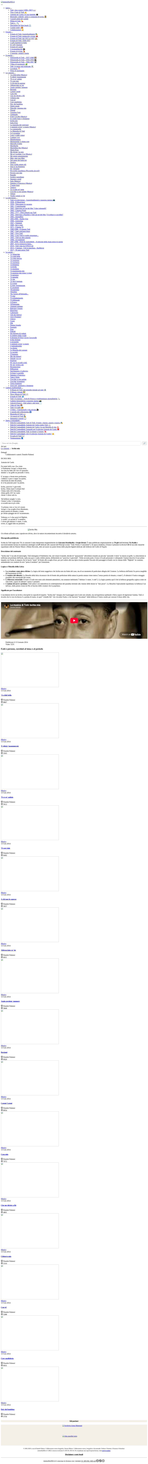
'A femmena (14, 265)
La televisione (11, 198)
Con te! (13, 100)
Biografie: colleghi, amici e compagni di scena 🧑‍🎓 (28, 17)
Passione (13, 361)
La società (14, 352)
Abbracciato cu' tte (17, 85)
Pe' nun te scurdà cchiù (18, 363)
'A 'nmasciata (15, 254)
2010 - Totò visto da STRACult (21, 246)
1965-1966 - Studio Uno (19, 219)
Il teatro (8, 32)
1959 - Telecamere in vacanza (21, 204)
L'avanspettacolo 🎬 (17, 49)
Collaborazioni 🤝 (17, 30)
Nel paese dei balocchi (18, 160)
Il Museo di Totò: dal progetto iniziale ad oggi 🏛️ (28, 390)
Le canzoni (10, 73)
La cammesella (15, 129)
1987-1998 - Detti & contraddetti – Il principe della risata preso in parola (36, 242)
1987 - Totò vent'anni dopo (20, 231)
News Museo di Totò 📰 (19, 394)
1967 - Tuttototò (16, 223)
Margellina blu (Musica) (19, 148)
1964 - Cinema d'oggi (18, 210)
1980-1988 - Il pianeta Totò (20, 229)
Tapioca (13, 187)
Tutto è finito (15, 377)
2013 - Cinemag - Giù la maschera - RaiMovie (27, 248)
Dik (11, 323)
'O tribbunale (15, 300)
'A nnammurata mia (17, 271)
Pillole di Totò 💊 (16, 21)
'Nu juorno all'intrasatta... (19, 294)
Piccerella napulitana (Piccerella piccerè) (25, 171)
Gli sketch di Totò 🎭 (18, 416)
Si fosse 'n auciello (17, 373)
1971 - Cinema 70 (16, 227)
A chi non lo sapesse (17, 83)
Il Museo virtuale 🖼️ (17, 392)
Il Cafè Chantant (16, 45)
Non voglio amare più (18, 164)
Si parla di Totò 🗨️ (17, 436)
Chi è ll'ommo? (15, 317)
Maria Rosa (14, 150)
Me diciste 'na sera (17, 152)
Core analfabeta (16, 102)
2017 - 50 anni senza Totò (19, 250)
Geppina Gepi (15, 112)
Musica (3, 689)
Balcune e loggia (16, 308)
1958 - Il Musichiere (17, 202)
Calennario (14, 313)
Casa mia (13, 94)
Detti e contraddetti (12, 421)
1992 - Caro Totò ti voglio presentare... (24, 235)
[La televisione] (17, 198)
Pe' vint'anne (14, 169)
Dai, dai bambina (16, 104)
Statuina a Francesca (17, 375)
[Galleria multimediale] (22, 388)
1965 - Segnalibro (16, 217)
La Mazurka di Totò (17, 131)
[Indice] (11, 8)
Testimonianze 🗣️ (16, 438)
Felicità (12, 331)
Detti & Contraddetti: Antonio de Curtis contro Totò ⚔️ (30, 425)
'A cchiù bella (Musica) (18, 75)
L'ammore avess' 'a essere (19, 344)
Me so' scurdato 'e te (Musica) (21, 154)
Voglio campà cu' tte (17, 196)
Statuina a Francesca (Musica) (21, 183)
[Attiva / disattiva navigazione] (2, 4)
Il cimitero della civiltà (18, 336)
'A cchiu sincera (16, 258)
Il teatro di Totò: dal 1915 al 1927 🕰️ (23, 38)
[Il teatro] (12, 32)
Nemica (13, 162)
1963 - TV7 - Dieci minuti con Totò (23, 213)
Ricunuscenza (15, 367)
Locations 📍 (15, 69)
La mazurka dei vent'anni (19, 125)
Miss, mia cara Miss (17, 158)
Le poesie (9, 252)
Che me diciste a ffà (17, 96)
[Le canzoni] (14, 73)
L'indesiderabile (16, 346)
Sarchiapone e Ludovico (19, 371)
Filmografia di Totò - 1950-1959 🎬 (23, 60)
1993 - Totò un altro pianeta (20, 238)
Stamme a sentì (15, 179)
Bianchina (14, 311)
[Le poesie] (13, 252)
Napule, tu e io (15, 358)
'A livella (13, 267)
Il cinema (9, 55)
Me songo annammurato (19, 156)
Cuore (12, 321)
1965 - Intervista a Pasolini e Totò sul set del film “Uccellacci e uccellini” (36, 215)
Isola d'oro (14, 123)
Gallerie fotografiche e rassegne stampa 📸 (26, 401)
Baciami (13, 89)
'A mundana (14, 269)
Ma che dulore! (15, 356)
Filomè (12, 110)
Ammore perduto (16, 306)
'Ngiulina (13, 292)
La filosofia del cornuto (18, 350)
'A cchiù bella (15, 256)
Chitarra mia (14, 98)
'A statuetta (14, 277)
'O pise (12, 296)
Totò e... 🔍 (14, 23)
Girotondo (14, 114)
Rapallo (13, 175)
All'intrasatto (14, 304)
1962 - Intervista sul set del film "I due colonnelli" (28, 208)
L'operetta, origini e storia (19, 53)
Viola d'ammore (16, 384)
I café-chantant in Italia (18, 43)
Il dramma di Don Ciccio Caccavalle (23, 338)
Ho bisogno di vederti (18, 333)
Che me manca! (16, 315)
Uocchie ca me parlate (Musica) (21, 192)
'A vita (12, 279)
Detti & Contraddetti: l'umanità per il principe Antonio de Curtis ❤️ (34, 429)
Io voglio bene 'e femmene (19, 119)
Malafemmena (15, 139)
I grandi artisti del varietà (19, 19)
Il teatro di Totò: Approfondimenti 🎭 (24, 34)
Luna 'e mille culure (17, 135)
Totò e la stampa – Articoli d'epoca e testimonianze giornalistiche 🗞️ (35, 399)
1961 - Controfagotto (18, 206)
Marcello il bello (16, 144)
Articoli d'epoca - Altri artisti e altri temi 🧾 (26, 403)
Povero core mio (16, 173)
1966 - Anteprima (16, 221)
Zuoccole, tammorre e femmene (21, 386)
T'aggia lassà (15, 185)
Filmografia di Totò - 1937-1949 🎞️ (23, 58)
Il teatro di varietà (16, 47)
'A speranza (14, 275)
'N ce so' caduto (16, 79)
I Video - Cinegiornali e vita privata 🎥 (24, 410)
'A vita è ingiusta (16, 281)
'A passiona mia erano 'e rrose (21, 273)
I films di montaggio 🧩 (19, 64)
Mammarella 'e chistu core (19, 142)
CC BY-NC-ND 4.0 (88, 1461)
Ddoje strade (14, 106)
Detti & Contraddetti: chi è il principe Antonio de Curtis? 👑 (32, 434)
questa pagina (106, 1450)
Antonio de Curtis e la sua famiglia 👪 (24, 15)
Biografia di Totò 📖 (17, 414)
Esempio (13, 327)
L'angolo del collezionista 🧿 (21, 412)
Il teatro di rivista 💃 (17, 51)
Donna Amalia (15, 325)
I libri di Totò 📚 (16, 405)
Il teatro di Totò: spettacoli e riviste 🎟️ (24, 36)
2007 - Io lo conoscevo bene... (21, 244)
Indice (8, 8)
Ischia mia (14, 121)
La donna (13, 348)
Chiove (12, 319)
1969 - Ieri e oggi (16, 225)
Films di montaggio (17, 71)
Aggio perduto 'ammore (19, 87)
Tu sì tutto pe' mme (17, 190)
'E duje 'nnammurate (17, 286)
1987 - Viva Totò (16, 233)
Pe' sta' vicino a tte (17, 365)
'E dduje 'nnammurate (18, 77)
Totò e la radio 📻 (16, 407)
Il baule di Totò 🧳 (17, 396)
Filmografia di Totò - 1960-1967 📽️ (23, 62)
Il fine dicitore (15, 340)
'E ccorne (13, 283)
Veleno (12, 194)
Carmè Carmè (15, 92)
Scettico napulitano (17, 177)
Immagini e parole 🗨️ (18, 418)
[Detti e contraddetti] (20, 421)
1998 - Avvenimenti (17, 240)
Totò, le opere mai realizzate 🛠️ (21, 66)
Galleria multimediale (13, 388)
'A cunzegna (14, 261)
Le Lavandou (15, 133)
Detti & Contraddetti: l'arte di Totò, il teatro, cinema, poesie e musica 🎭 (36, 423)
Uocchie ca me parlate (18, 379)
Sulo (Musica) (15, 181)
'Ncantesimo (14, 290)
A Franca (13, 302)
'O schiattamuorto (16, 298)
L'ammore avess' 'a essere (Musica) (23, 127)
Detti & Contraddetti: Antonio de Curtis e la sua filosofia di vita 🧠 (34, 427)
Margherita (14, 146)
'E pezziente (14, 288)
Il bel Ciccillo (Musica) (18, 117)
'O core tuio (14, 81)
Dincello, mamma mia (18, 108)
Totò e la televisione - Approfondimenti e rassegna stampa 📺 (32, 200)
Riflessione (14, 369)
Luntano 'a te (15, 137)
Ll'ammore (14, 354)
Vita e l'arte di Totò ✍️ (18, 12)
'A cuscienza (14, 263)
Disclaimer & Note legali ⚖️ (20, 25)
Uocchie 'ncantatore (17, 381)
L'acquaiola (14, 342)
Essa (12, 329)
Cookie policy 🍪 (16, 28)
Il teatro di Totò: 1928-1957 (20, 41)
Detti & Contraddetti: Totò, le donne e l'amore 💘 (28, 432)
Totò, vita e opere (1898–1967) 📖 (23, 10)
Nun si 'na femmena (17, 167)
